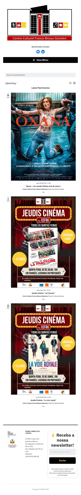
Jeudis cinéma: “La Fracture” (43, 293)
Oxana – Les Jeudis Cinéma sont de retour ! (43, 186)
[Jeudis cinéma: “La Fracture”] (43, 242)
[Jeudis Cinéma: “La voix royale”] (43, 349)
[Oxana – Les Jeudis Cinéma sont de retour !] (43, 137)
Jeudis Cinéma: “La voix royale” (43, 400)
